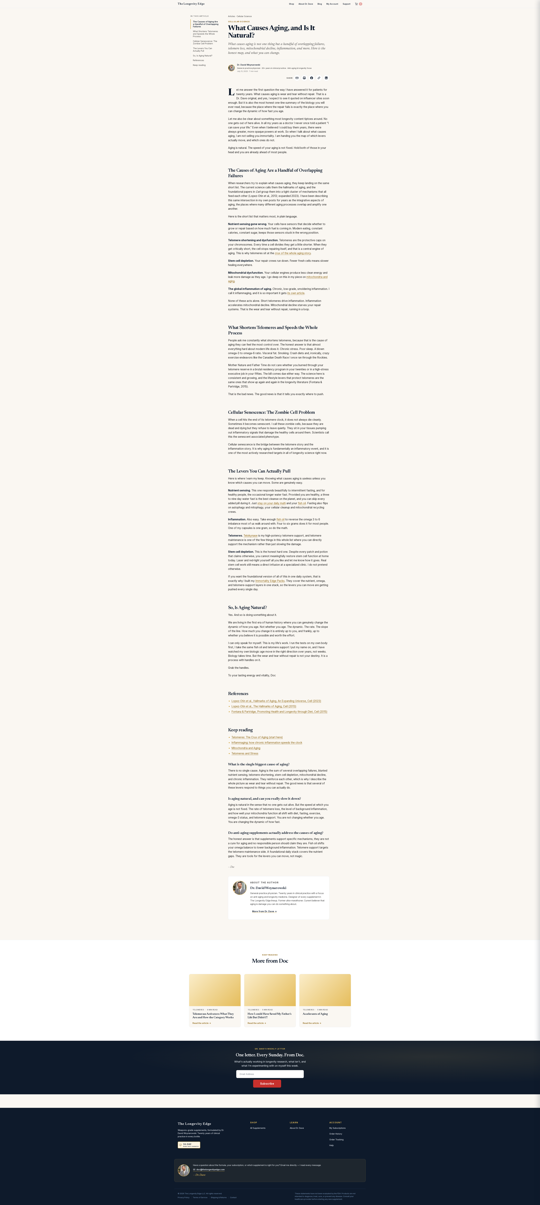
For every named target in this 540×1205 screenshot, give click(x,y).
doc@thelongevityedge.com (210, 1169)
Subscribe (267, 1083)
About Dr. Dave (306, 4)
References (198, 60)
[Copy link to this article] (319, 78)
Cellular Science (244, 16)
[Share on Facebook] (312, 78)
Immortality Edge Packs (270, 581)
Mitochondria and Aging (245, 748)
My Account (332, 4)
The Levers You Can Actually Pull (202, 49)
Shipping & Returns (219, 1197)
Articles (231, 16)
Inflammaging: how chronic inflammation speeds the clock (266, 742)
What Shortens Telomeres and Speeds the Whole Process (205, 34)
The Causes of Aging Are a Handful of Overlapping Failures (205, 24)
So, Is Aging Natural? (202, 55)
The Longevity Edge (191, 4)
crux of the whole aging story (293, 253)
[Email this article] (297, 78)
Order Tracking (336, 1139)
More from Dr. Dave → (264, 911)
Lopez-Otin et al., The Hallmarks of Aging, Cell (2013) (263, 706)
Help (331, 1145)
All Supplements (258, 1128)
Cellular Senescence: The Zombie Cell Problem (205, 42)
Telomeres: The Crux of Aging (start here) (257, 737)
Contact (233, 1197)
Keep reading (199, 65)
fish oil (302, 503)
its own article (295, 293)
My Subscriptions (337, 1128)
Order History (335, 1134)
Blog (320, 4)
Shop (291, 4)
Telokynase (250, 535)
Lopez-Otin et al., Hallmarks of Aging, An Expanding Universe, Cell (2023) (276, 701)
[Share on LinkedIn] (326, 78)
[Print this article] (304, 78)
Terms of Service (200, 1197)
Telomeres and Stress (244, 753)
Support (346, 4)
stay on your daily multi (271, 503)
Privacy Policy (183, 1197)
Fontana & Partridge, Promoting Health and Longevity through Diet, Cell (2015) (279, 711)
